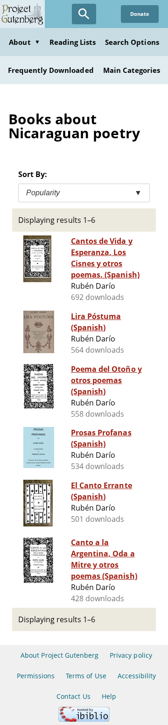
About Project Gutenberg (59, 655)
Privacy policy (131, 655)
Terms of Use (86, 675)
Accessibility (137, 675)
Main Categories (132, 70)
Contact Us (73, 696)
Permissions (36, 675)
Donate (139, 13)
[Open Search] (84, 14)
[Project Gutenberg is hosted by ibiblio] (84, 719)
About (24, 42)
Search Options (132, 42)
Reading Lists (72, 42)
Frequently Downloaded (51, 70)
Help (109, 696)
